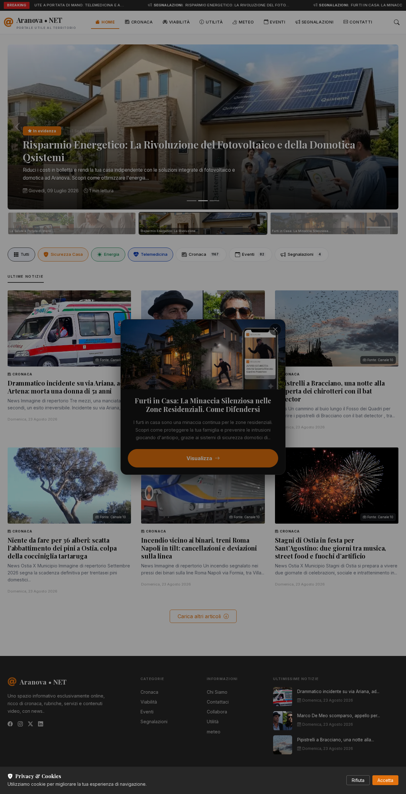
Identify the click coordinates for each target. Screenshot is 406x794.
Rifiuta (358, 780)
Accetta (385, 780)
